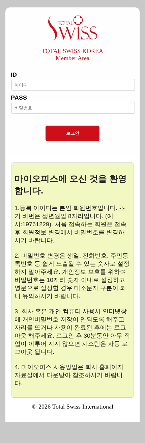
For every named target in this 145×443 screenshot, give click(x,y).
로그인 (72, 133)
